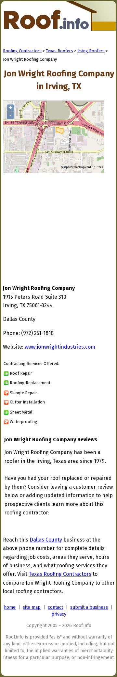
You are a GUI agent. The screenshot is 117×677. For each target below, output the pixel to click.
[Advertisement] (57, 222)
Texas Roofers (59, 50)
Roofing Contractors (22, 50)
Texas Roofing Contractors (60, 574)
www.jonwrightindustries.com (60, 347)
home (10, 607)
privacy (58, 614)
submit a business (89, 607)
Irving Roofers (91, 50)
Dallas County (46, 540)
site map (32, 607)
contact (55, 607)
